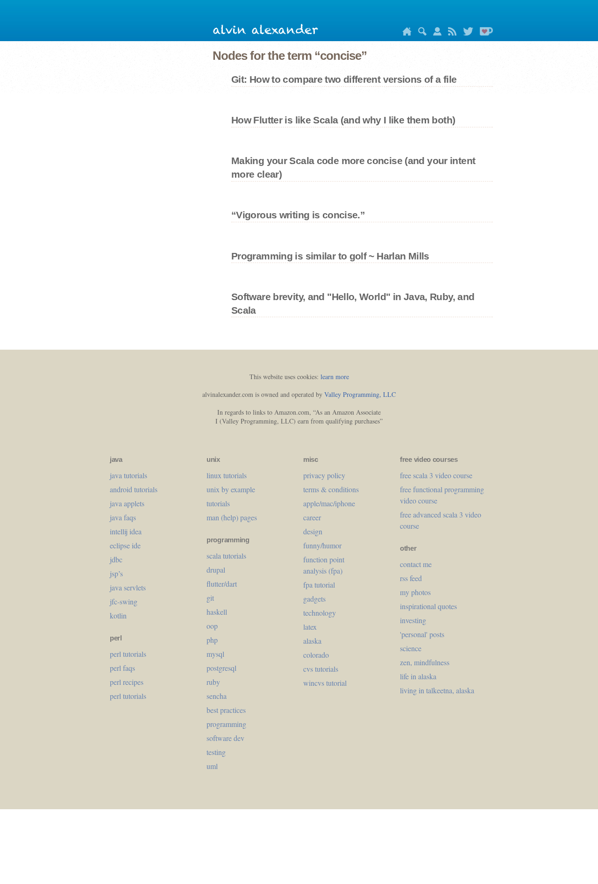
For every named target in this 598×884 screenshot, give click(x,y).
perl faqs (122, 668)
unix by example (230, 489)
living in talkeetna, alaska (437, 690)
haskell (216, 612)
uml (212, 766)
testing (216, 752)
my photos (415, 592)
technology (319, 613)
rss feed (411, 578)
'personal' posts (422, 634)
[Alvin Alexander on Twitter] (465, 33)
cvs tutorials (320, 669)
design (312, 531)
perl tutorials (128, 654)
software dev (225, 738)
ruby (213, 682)
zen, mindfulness (424, 662)
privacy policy (324, 475)
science (410, 648)
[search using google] (420, 33)
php (212, 640)
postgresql (221, 668)
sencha (216, 696)
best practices (226, 710)
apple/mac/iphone (329, 503)
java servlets (128, 587)
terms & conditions (331, 489)
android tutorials (133, 489)
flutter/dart (221, 584)
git (210, 598)
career (312, 517)
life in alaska (418, 676)
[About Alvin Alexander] (434, 33)
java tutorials (128, 475)
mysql (215, 654)
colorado (316, 655)
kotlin (118, 615)
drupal (215, 570)
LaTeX (310, 627)
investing (413, 620)
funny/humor (322, 545)
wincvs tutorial (325, 683)
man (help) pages (231, 517)
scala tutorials (226, 556)
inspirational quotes (428, 606)
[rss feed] (449, 33)
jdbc (116, 559)
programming (226, 724)
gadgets (314, 599)
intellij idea (126, 531)
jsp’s (116, 573)
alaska (312, 641)
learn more (334, 376)
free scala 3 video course (436, 475)
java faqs (123, 517)
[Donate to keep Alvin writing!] (484, 33)
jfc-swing (123, 601)
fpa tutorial (319, 584)
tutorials (218, 503)
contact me (416, 564)
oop (212, 626)
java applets (127, 503)
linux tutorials (226, 475)
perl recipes (126, 682)
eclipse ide (125, 545)
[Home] (405, 33)
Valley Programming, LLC (360, 394)
